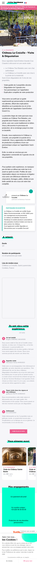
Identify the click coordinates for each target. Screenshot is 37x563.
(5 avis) (10, 475)
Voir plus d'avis (18, 431)
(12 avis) (22, 332)
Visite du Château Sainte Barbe (12, 470)
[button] (14, 44)
